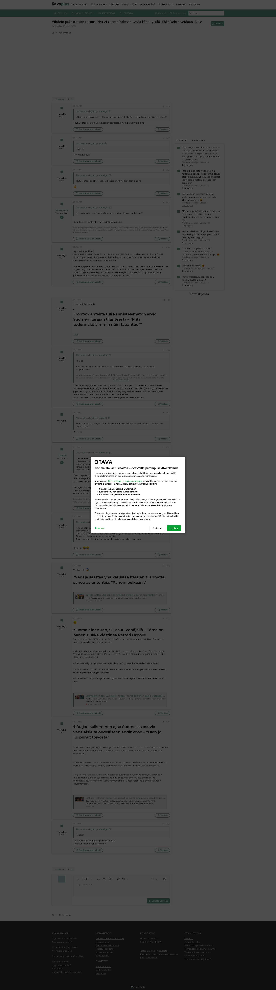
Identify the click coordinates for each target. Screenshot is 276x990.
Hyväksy (174, 528)
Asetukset (157, 528)
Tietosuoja (99, 528)
